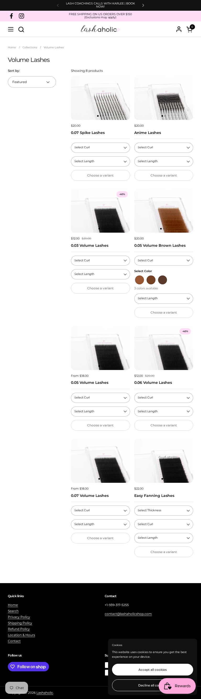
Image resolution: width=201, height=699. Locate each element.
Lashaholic (44, 693)
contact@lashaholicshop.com (128, 614)
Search (13, 611)
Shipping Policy (20, 623)
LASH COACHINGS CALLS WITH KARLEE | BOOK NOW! (100, 5)
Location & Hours (21, 635)
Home (13, 605)
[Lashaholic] (100, 29)
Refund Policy (19, 629)
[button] (21, 29)
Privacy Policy (19, 617)
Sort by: (14, 71)
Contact (14, 641)
